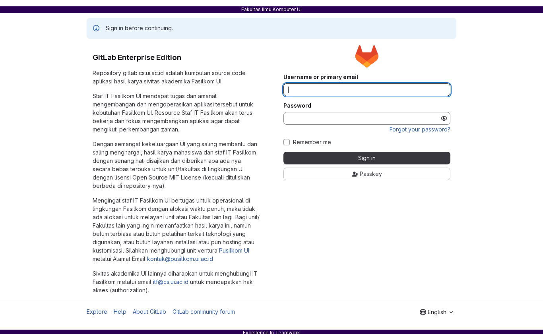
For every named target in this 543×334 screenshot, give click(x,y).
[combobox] (436, 312)
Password (297, 105)
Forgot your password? (420, 129)
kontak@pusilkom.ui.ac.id (180, 258)
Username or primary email (320, 77)
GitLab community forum (204, 311)
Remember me (312, 142)
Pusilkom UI (234, 250)
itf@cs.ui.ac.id (170, 281)
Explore (97, 311)
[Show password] (444, 118)
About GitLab (149, 311)
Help (120, 311)
